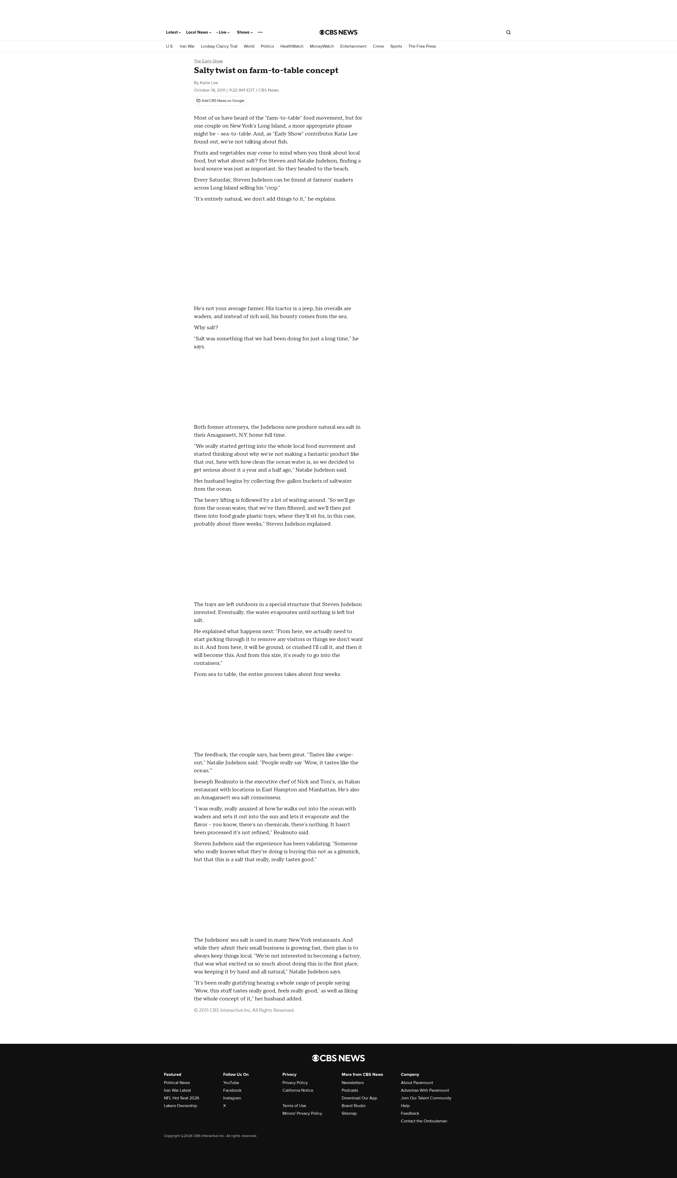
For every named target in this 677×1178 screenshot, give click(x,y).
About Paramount (417, 1083)
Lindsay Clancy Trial (219, 46)
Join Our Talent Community (426, 1098)
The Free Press (422, 46)
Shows (244, 32)
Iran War (187, 46)
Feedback (410, 1113)
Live (223, 32)
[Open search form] (508, 32)
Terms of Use (294, 1106)
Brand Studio (353, 1106)
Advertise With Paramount (425, 1090)
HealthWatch (292, 46)
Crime (378, 46)
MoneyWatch (322, 46)
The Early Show (208, 61)
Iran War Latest (177, 1090)
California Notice (297, 1090)
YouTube (231, 1083)
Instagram (232, 1098)
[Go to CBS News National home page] (338, 32)
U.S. (169, 46)
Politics (267, 46)
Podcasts (350, 1090)
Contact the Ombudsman (424, 1121)
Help (405, 1106)
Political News (177, 1083)
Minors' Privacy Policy (302, 1113)
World (249, 46)
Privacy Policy (295, 1083)
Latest (172, 32)
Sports (396, 46)
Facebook (232, 1090)
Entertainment (353, 46)
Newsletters (353, 1083)
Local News (197, 32)
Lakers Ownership (180, 1106)
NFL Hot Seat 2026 (181, 1098)
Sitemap (349, 1113)
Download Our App (359, 1098)
